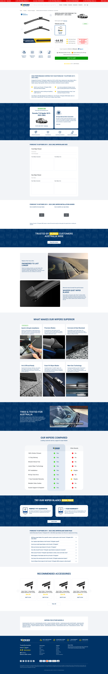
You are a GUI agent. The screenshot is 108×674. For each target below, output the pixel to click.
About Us (41, 622)
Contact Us (80, 5)
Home (21, 10)
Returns (57, 625)
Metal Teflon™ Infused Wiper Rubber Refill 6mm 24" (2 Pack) (80, 568)
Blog (40, 624)
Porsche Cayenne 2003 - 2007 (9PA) (50, 601)
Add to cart (71, 58)
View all (54, 580)
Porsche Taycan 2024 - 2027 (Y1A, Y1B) (28, 598)
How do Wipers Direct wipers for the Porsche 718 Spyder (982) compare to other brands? (51, 537)
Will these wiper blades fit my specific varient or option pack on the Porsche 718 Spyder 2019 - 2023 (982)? (52, 514)
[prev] (18, 566)
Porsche (25, 10)
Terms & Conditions (59, 630)
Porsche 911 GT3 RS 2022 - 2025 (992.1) (53, 598)
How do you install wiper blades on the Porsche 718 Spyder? (44, 520)
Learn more (58, 124)
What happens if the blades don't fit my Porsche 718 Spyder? (44, 531)
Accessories (75, 5)
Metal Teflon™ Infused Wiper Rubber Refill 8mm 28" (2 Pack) (28, 568)
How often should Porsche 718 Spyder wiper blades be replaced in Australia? (48, 525)
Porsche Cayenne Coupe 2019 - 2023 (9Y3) (37, 600)
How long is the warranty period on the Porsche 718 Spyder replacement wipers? (49, 534)
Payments (58, 624)
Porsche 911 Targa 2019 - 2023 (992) (73, 600)
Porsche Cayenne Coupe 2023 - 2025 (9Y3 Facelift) (68, 598)
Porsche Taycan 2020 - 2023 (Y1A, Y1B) (62, 601)
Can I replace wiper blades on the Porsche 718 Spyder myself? (45, 517)
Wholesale (41, 630)
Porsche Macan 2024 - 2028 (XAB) (49, 600)
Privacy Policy (58, 627)
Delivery (57, 622)
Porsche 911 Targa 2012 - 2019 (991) (61, 600)
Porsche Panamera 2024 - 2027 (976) (41, 598)
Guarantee (70, 5)
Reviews (60, 5)
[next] (90, 566)
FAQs (40, 627)
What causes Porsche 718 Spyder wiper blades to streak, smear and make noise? (49, 528)
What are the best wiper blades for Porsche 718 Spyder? (43, 523)
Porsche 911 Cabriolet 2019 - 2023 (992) (38, 601)
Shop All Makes (42, 629)
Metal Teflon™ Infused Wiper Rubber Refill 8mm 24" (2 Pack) (45, 568)
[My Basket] (87, 5)
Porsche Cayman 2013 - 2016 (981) (74, 601)
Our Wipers (65, 5)
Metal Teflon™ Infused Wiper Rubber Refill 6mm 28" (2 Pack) (63, 568)
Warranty (57, 626)
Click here (65, 20)
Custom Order (41, 626)
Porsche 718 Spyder (31, 10)
